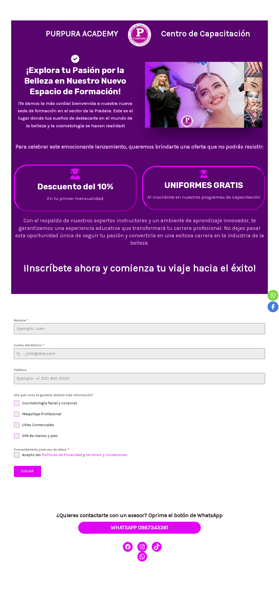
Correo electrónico (29, 345)
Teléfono (20, 370)
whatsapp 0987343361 (139, 527)
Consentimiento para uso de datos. (41, 449)
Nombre (21, 320)
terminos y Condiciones (106, 455)
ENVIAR (27, 471)
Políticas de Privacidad (62, 455)
